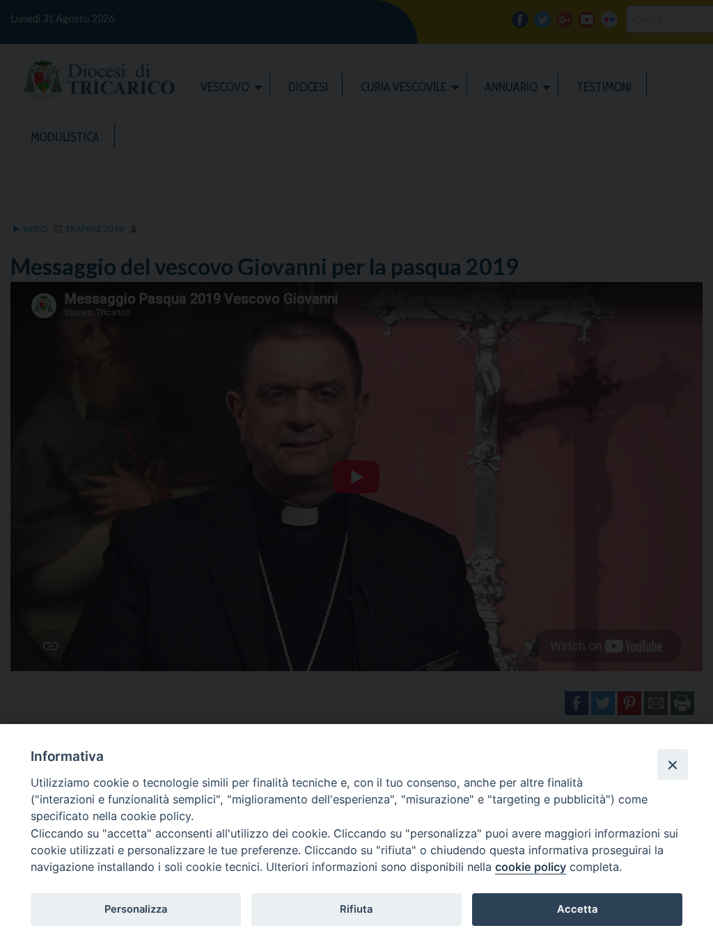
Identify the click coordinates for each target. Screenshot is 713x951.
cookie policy (530, 867)
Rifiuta (356, 909)
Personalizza (135, 909)
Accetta (577, 909)
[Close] (672, 764)
